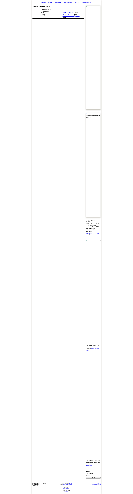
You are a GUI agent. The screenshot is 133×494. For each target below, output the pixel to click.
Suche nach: (89, 473)
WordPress (66, 491)
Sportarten (58, 2)
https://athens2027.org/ (92, 233)
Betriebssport (68, 2)
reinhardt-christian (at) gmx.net (71, 16)
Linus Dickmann (66, 488)
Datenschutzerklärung (96, 484)
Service (77, 2)
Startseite (43, 2)
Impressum (98, 483)
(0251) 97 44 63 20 (68, 12)
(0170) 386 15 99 (67, 14)
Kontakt (50, 2)
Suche (93, 477)
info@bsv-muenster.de (67, 484)
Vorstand (70, 483)
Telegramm (89, 465)
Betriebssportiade (87, 2)
